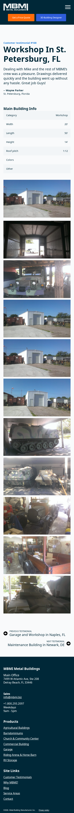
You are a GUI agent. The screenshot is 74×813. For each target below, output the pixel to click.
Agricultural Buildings (16, 728)
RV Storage (10, 760)
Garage (8, 749)
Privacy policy (44, 810)
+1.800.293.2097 (13, 703)
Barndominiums (13, 733)
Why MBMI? (10, 782)
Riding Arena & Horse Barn (19, 755)
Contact (8, 799)
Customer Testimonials (17, 777)
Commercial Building (16, 744)
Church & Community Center (21, 738)
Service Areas (11, 793)
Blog (6, 788)
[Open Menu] (68, 7)
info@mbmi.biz (12, 697)
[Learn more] (37, 240)
